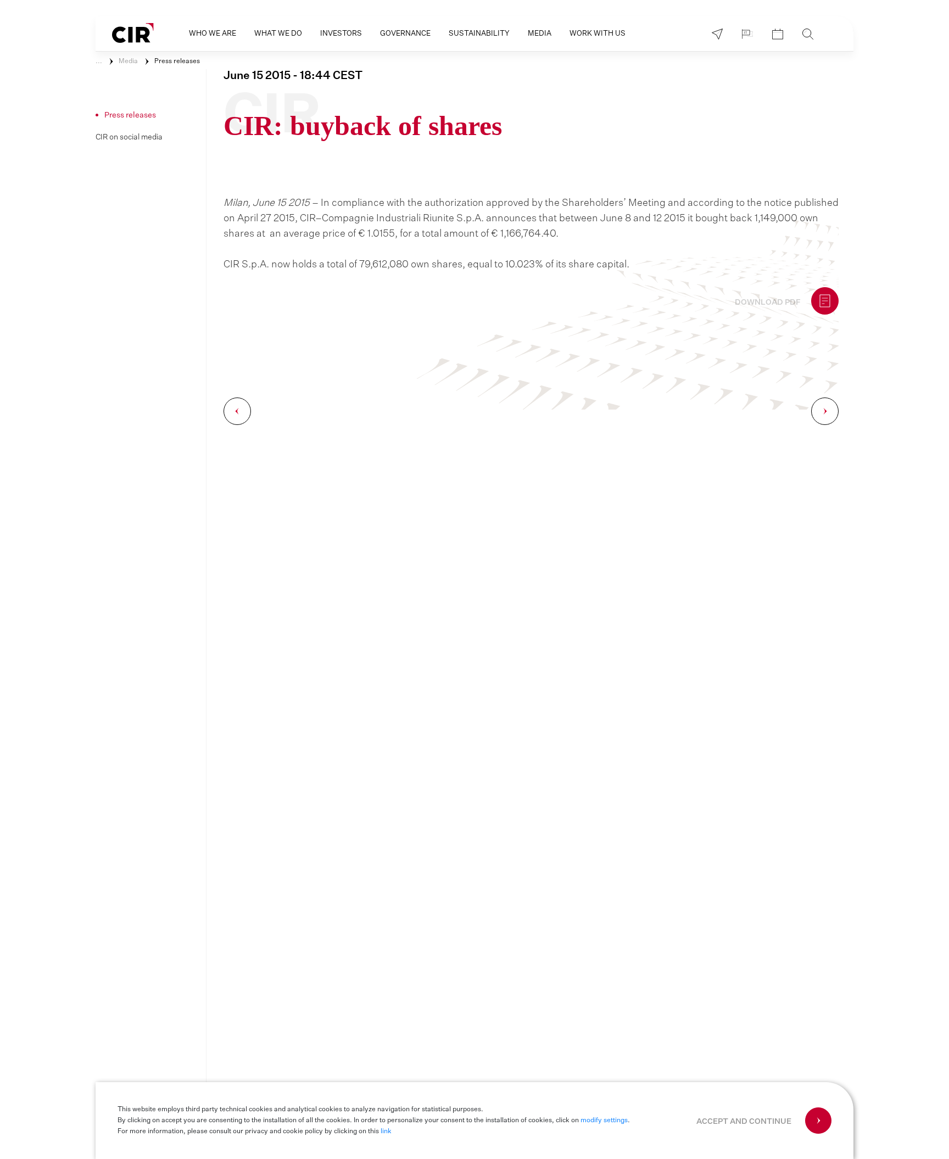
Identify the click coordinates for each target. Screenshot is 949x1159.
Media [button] (539, 33)
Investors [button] (341, 33)
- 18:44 (293, 75)
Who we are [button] (212, 33)
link (386, 1131)
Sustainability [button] (479, 33)
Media (128, 61)
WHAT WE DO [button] (278, 33)
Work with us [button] (598, 33)
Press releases (177, 61)
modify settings (604, 1120)
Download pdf (768, 302)
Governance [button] (405, 33)
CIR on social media (129, 137)
